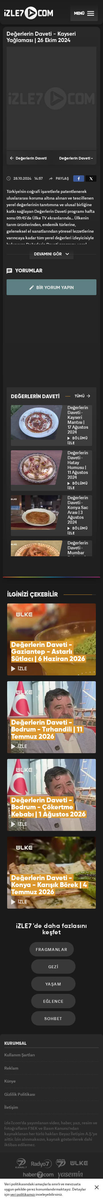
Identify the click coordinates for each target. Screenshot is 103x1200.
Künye (10, 1081)
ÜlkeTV (79, 1163)
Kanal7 (21, 1163)
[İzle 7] (28, 13)
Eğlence (53, 1001)
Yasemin (70, 1175)
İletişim (11, 1107)
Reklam (11, 1068)
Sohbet (53, 1018)
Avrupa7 (61, 1163)
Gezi (53, 966)
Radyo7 (41, 1163)
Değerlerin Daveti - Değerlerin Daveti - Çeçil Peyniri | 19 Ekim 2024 (75, 161)
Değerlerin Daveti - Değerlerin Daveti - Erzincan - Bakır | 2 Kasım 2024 (28, 161)
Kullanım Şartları (19, 1054)
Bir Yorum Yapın (54, 288)
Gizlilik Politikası (19, 1094)
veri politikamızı (22, 1194)
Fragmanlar (52, 949)
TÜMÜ (80, 396)
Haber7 (38, 1175)
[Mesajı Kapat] (97, 1187)
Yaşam (53, 984)
